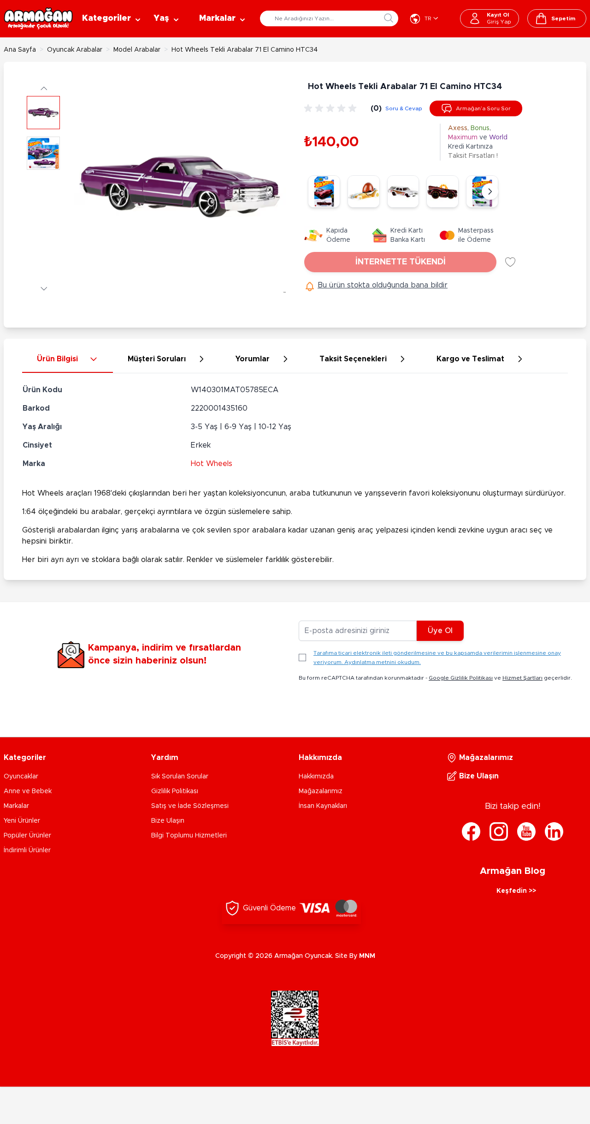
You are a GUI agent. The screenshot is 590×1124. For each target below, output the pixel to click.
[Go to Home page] (38, 18)
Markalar (16, 806)
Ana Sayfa (20, 50)
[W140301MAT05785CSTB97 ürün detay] (442, 191)
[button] (43, 88)
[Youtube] (526, 831)
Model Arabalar (136, 50)
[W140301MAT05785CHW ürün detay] (403, 191)
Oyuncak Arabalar (74, 50)
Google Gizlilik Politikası (461, 678)
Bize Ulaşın (167, 821)
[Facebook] (471, 831)
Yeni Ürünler (22, 821)
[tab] (67, 359)
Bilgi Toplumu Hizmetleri (189, 835)
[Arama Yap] (388, 18)
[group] (332, 108)
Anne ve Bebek (28, 791)
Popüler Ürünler (27, 835)
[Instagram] (499, 831)
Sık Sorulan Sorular (179, 776)
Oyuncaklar (21, 776)
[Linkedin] (554, 831)
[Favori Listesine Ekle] (510, 262)
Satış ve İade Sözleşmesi (190, 806)
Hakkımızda (316, 776)
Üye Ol (440, 630)
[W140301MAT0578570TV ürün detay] (324, 191)
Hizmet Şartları (522, 678)
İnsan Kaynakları (323, 806)
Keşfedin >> (516, 891)
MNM (367, 956)
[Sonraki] (490, 191)
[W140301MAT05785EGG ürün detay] (364, 191)
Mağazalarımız (320, 791)
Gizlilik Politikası (174, 791)
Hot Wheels (211, 463)
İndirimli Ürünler (27, 850)
